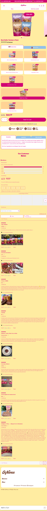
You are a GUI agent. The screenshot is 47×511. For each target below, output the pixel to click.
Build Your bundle (35, 8)
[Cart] (43, 5)
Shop (12, 8)
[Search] (39, 5)
